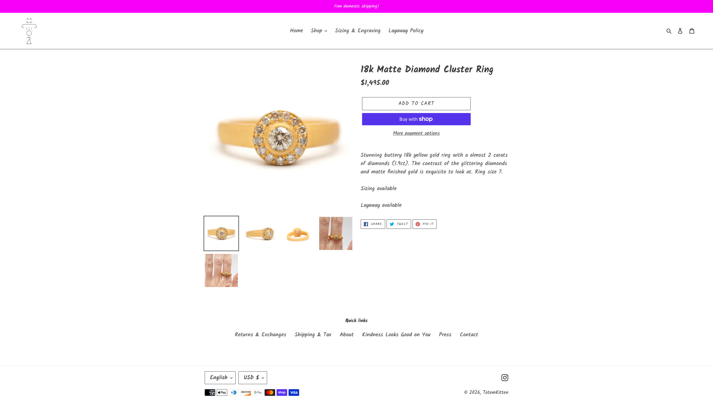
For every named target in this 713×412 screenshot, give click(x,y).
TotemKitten (495, 392)
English (219, 377)
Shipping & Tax (313, 334)
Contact (469, 334)
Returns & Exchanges (260, 334)
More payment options (416, 133)
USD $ (251, 377)
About (347, 334)
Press (445, 334)
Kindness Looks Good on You (396, 334)
